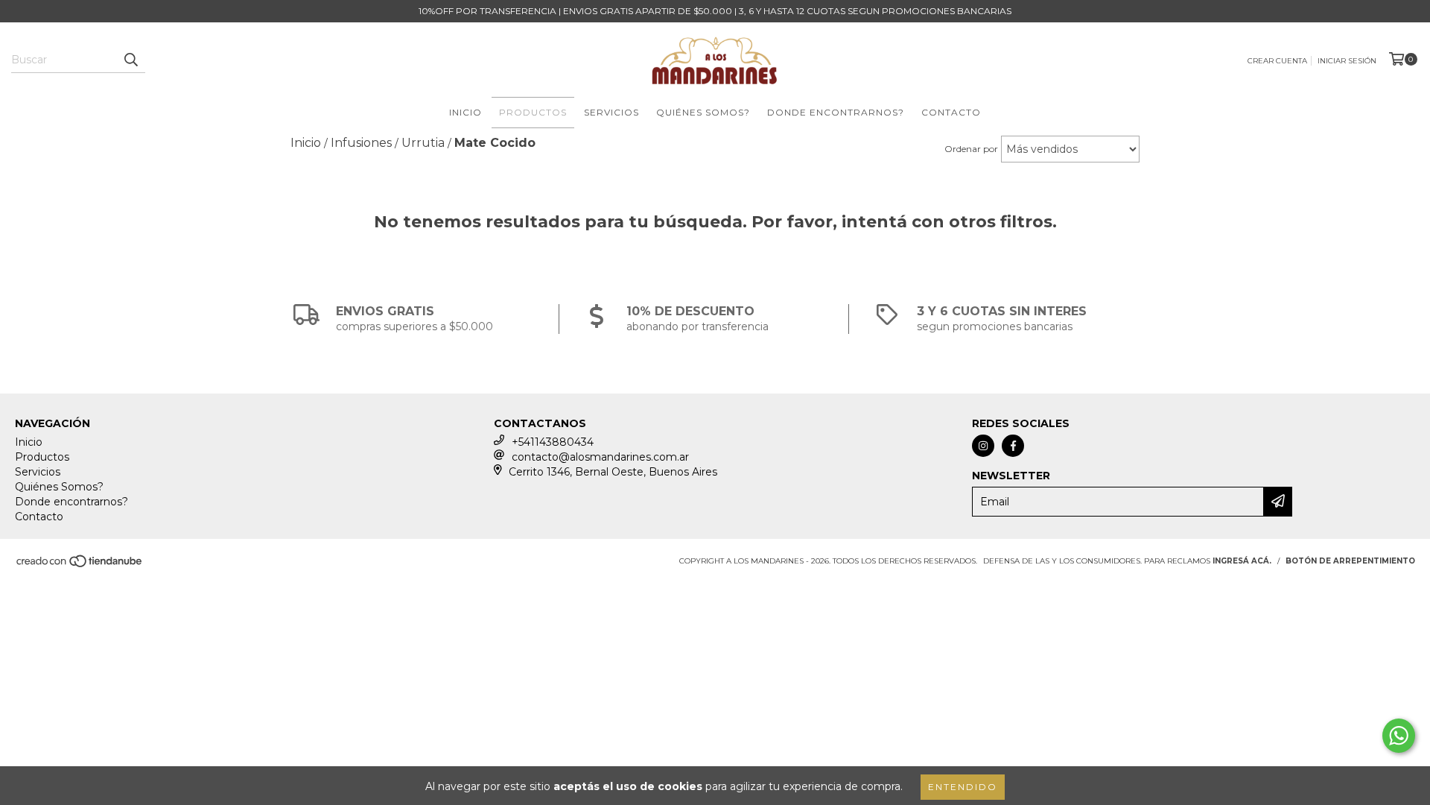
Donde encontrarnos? (835, 112)
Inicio (465, 112)
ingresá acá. (1242, 561)
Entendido (962, 786)
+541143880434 (553, 442)
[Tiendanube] (80, 565)
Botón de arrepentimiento (1350, 561)
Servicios (611, 112)
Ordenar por (971, 148)
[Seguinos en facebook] (1013, 446)
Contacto (951, 112)
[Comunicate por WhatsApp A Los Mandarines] (1398, 736)
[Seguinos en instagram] (983, 446)
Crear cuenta (1277, 61)
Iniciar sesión (1347, 61)
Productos (533, 112)
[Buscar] (130, 59)
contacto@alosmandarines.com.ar (600, 457)
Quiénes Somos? (703, 112)
